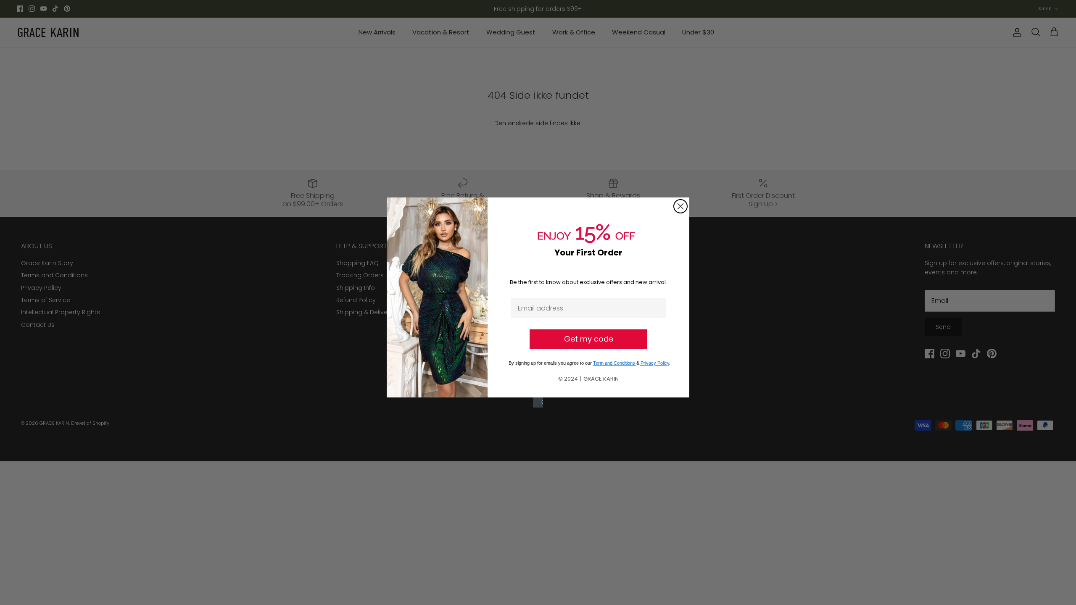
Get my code (588, 339)
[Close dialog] (680, 206)
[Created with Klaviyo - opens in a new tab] (538, 402)
